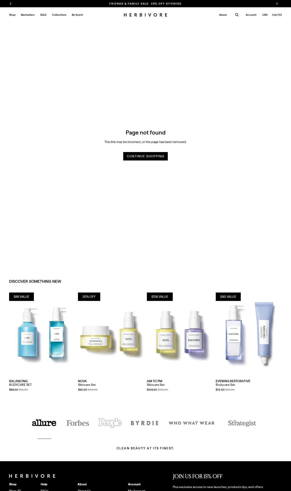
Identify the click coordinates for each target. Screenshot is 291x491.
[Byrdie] (145, 423)
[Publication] (110, 423)
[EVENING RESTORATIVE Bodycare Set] (249, 334)
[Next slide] (68, 334)
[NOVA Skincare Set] (111, 334)
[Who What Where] (191, 423)
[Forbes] (77, 423)
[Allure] (44, 423)
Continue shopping (145, 156)
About (223, 14)
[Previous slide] (16, 334)
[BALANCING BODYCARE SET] (42, 334)
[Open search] (237, 15)
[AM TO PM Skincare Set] (180, 334)
